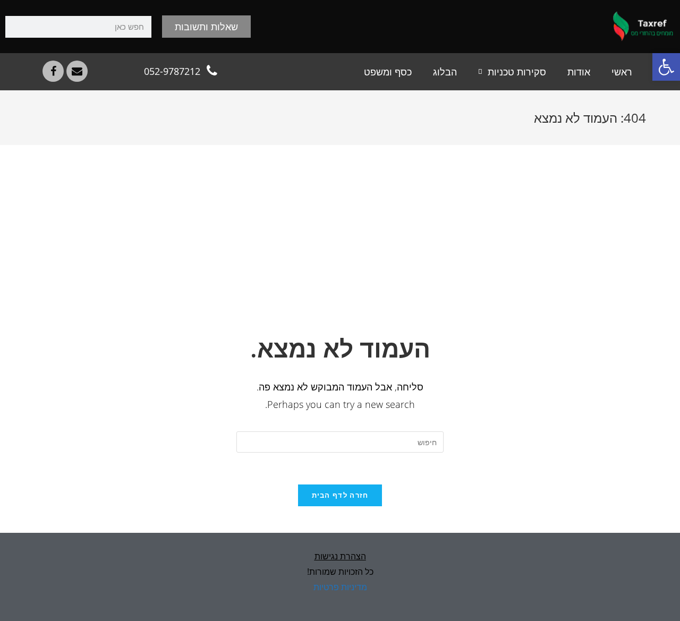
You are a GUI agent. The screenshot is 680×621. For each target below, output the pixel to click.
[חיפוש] (16, 27)
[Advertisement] (340, 251)
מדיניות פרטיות (340, 587)
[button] (666, 67)
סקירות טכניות (517, 71)
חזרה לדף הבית (340, 495)
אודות (578, 71)
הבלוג (445, 71)
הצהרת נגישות (340, 556)
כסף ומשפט (388, 71)
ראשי (621, 71)
